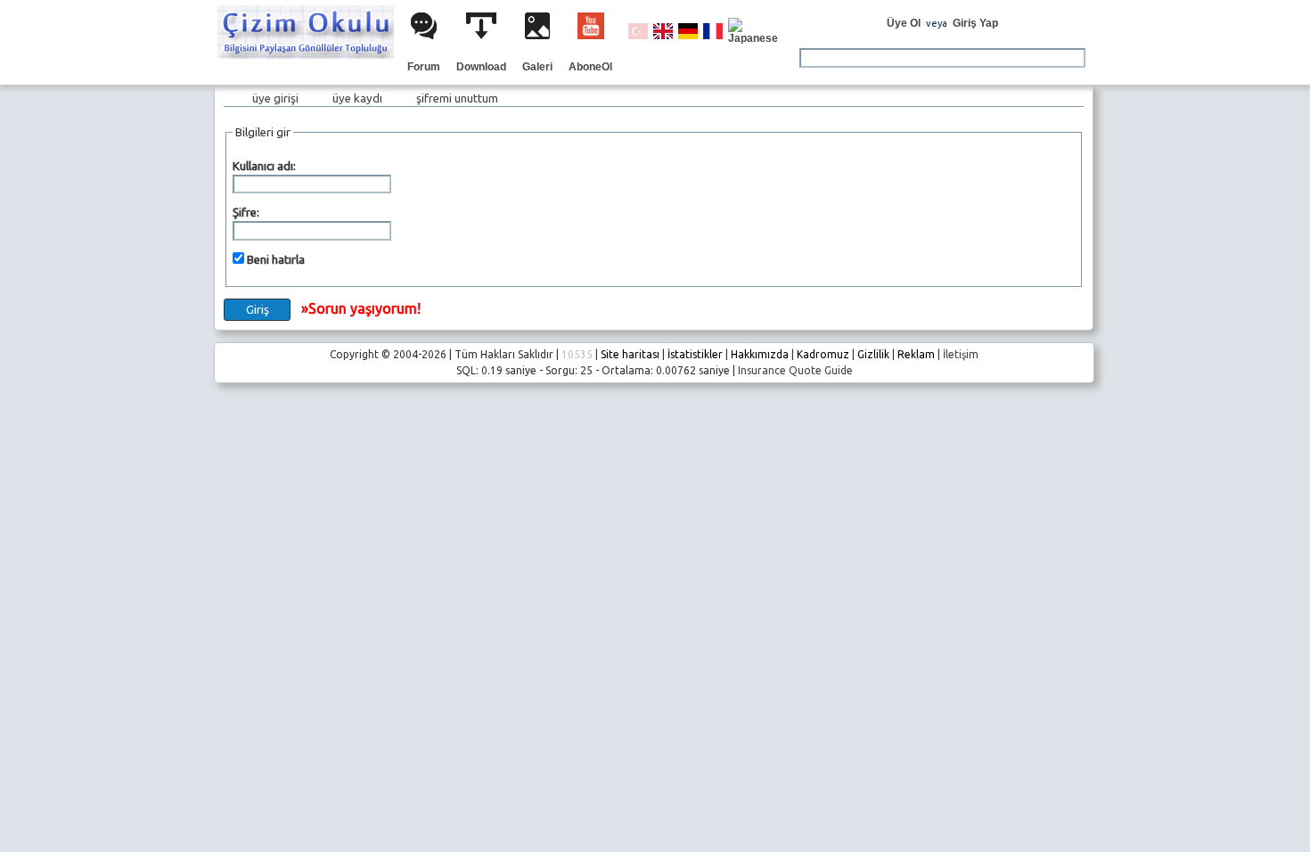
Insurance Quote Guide (795, 370)
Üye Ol (904, 23)
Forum (423, 67)
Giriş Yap (975, 23)
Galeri (537, 67)
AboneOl (590, 67)
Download (481, 67)
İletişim (960, 354)
